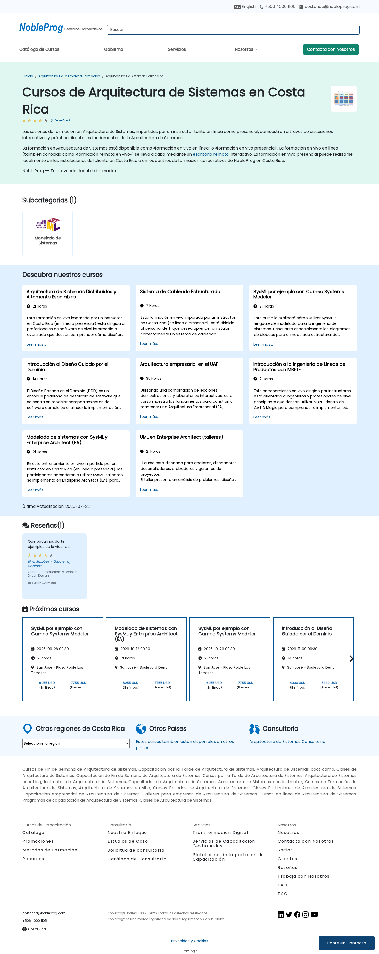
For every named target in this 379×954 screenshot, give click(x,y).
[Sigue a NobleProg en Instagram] (305, 914)
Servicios (177, 49)
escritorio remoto (211, 154)
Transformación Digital (220, 832)
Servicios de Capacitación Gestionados (224, 843)
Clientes (288, 859)
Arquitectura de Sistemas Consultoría (287, 741)
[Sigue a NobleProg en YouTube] (314, 914)
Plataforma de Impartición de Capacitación (228, 857)
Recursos (33, 859)
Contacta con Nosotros (331, 49)
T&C (283, 894)
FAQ (282, 885)
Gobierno (113, 49)
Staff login (190, 951)
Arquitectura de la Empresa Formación (69, 76)
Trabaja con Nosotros (304, 876)
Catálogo (33, 832)
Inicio (28, 76)
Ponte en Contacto (346, 943)
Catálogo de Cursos (39, 49)
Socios (285, 850)
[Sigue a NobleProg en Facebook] (297, 914)
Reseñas (288, 867)
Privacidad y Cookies (189, 940)
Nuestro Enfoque (127, 832)
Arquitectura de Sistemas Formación (135, 76)
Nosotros (244, 49)
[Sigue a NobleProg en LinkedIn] (281, 914)
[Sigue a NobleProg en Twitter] (289, 914)
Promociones (38, 841)
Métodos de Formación (50, 850)
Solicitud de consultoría (136, 850)
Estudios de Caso (128, 841)
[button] (350, 658)
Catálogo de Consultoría (137, 859)
